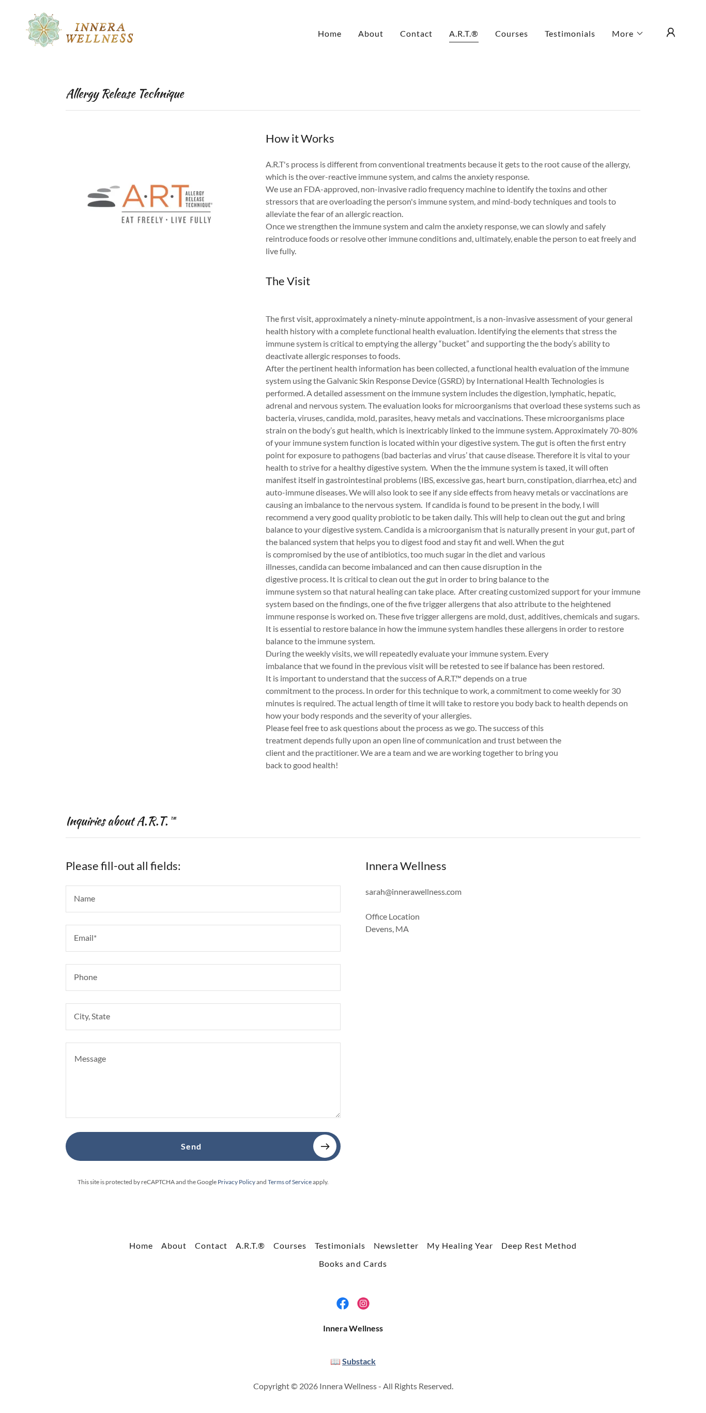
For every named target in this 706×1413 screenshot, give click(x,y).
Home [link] (330, 33)
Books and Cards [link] (353, 1263)
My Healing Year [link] (460, 1245)
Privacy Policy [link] (236, 1182)
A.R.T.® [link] (464, 33)
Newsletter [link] (396, 1245)
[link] (83, 31)
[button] (628, 33)
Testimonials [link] (570, 33)
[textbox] (203, 899)
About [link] (370, 33)
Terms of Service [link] (290, 1182)
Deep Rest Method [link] (539, 1245)
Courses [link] (511, 33)
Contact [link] (416, 33)
